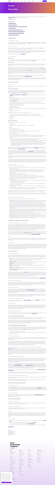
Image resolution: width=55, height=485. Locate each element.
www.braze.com (13, 94)
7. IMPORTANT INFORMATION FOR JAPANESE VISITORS (16, 33)
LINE (10, 473)
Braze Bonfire (18, 94)
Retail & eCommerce (21, 451)
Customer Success (39, 456)
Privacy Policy (22, 481)
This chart (9, 348)
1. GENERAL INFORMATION (12, 23)
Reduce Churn (20, 462)
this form (34, 422)
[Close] (11, 472)
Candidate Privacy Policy (28, 76)
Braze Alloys (29, 465)
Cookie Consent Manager (18, 365)
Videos (29, 454)
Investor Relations (21, 471)
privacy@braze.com (43, 278)
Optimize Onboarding (21, 459)
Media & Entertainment (21, 454)
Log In (41, 1)
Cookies (19, 481)
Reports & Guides (30, 453)
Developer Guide (30, 462)
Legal (19, 473)
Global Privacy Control (29, 365)
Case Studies (29, 451)
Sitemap (30, 481)
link (17, 364)
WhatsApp (11, 471)
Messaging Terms (34, 313)
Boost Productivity (21, 460)
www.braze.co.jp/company (39, 394)
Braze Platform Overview (12, 452)
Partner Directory (30, 467)
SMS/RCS (11, 470)
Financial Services (21, 452)
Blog (28, 452)
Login (37, 459)
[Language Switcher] (38, 1)
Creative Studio (11, 465)
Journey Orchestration (12, 463)
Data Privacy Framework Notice (35, 234)
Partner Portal (29, 466)
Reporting (11, 464)
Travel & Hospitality (21, 453)
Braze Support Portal (24, 94)
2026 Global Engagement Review (40, 451)
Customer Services (39, 455)
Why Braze (11, 451)
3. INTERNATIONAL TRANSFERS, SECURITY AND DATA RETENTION (17, 26)
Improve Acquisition (21, 461)
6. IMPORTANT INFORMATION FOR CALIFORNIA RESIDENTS (16, 31)
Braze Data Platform (12, 457)
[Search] (37, 1)
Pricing (11, 454)
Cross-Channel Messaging (13, 462)
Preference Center (26, 481)
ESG (19, 472)
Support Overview (39, 454)
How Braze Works (12, 453)
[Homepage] (9, 1)
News (19, 470)
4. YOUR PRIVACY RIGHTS (12, 28)
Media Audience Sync (12, 472)
